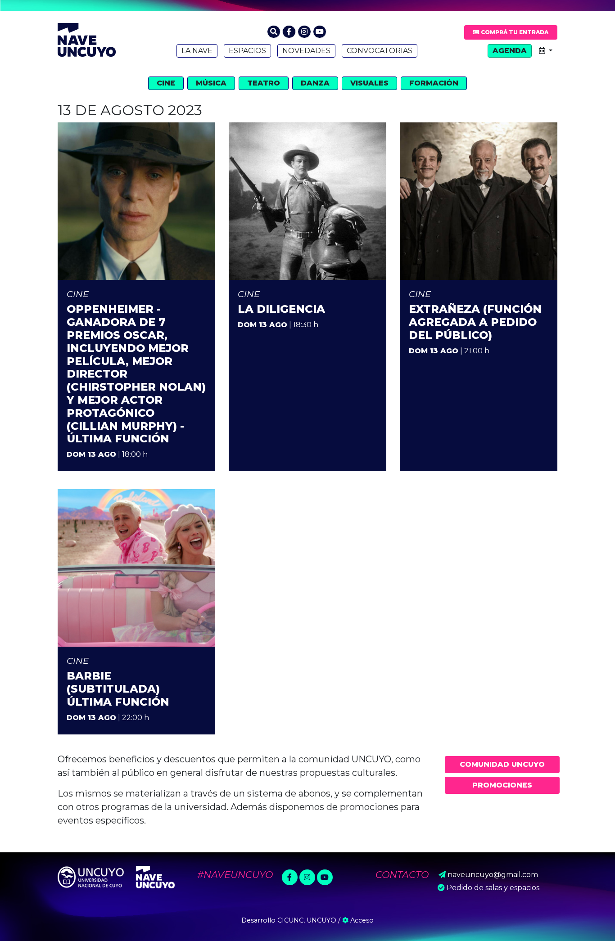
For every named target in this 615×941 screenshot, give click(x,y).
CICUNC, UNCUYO (306, 920)
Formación (433, 83)
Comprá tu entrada (513, 32)
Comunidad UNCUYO (502, 764)
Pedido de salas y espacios (493, 887)
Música (211, 83)
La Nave (197, 50)
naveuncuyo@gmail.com (493, 874)
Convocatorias (379, 50)
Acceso (361, 920)
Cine (166, 83)
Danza (315, 83)
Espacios (247, 50)
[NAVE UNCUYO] (87, 38)
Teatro (263, 83)
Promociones (502, 785)
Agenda (510, 50)
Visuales (369, 83)
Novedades (306, 50)
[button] (273, 31)
